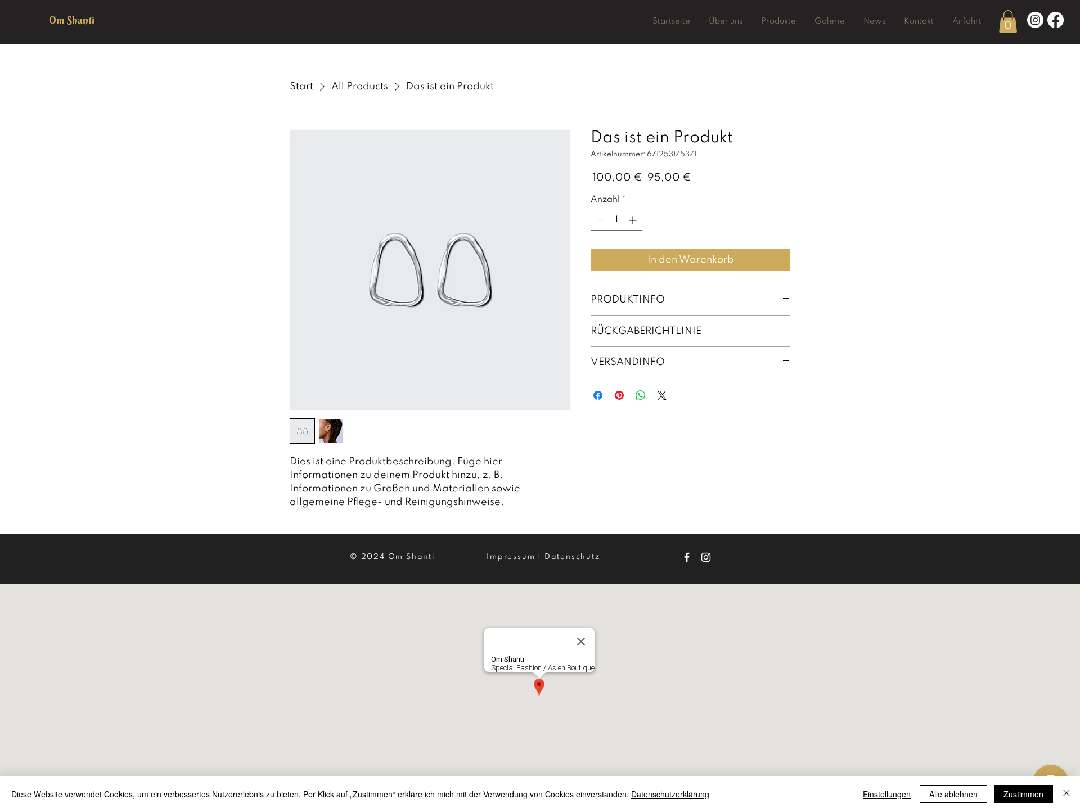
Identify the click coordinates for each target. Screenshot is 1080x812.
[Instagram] (1035, 20)
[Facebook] (1055, 20)
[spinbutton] (616, 220)
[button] (778, 21)
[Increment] (634, 220)
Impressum (511, 557)
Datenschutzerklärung (670, 794)
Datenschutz (572, 557)
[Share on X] (662, 395)
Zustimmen (1023, 794)
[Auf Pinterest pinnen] (619, 395)
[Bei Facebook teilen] (598, 395)
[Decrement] (599, 220)
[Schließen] (1066, 794)
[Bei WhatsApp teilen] (640, 395)
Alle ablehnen (953, 794)
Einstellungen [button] (887, 794)
